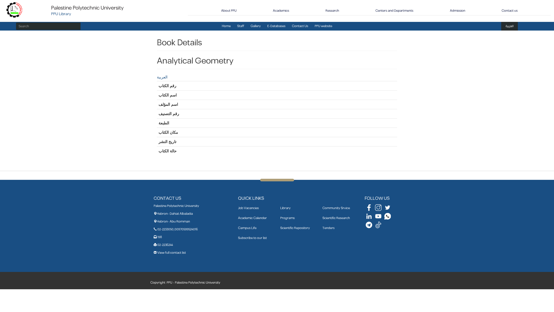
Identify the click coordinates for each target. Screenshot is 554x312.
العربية (510, 26)
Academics (281, 10)
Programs (287, 218)
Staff (240, 26)
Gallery (256, 26)
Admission (457, 10)
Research (332, 10)
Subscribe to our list (252, 238)
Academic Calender (252, 218)
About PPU (229, 10)
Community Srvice (336, 208)
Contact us (510, 10)
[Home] (14, 9)
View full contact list (171, 252)
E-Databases (276, 26)
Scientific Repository (295, 228)
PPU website (323, 26)
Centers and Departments (394, 10)
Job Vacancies (248, 208)
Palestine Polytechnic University (87, 8)
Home (226, 26)
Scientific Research (336, 218)
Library (285, 208)
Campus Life (247, 228)
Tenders (328, 228)
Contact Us (300, 26)
